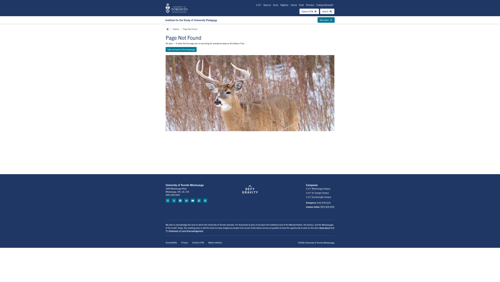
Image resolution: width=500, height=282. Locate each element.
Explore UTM (308, 11)
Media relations (215, 242)
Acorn (275, 5)
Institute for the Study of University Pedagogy (191, 20)
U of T (258, 5)
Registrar (284, 5)
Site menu (324, 20)
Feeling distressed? (324, 5)
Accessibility (171, 242)
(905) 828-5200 (327, 206)
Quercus (267, 5)
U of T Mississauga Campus (318, 188)
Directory (310, 5)
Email (301, 5)
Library (294, 5)
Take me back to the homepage (181, 49)
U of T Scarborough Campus (318, 197)
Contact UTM (198, 242)
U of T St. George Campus (317, 192)
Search (325, 11)
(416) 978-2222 (324, 202)
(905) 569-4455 (173, 194)
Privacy (184, 242)
